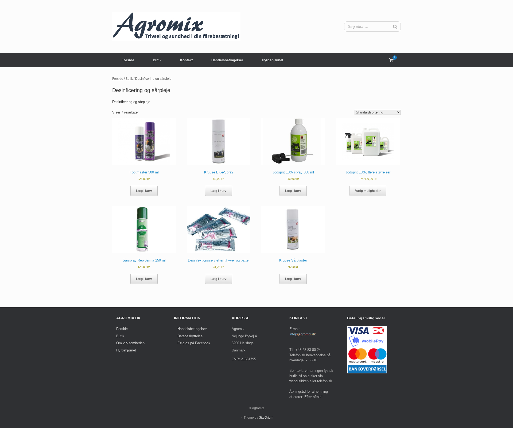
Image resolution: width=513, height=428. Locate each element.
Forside (128, 60)
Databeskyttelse (190, 336)
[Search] (395, 26)
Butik (157, 60)
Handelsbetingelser (227, 60)
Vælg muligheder (368, 191)
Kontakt (186, 60)
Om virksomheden (130, 343)
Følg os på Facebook (193, 343)
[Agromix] (176, 26)
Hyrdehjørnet (272, 60)
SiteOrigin (266, 417)
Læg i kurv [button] (144, 191)
